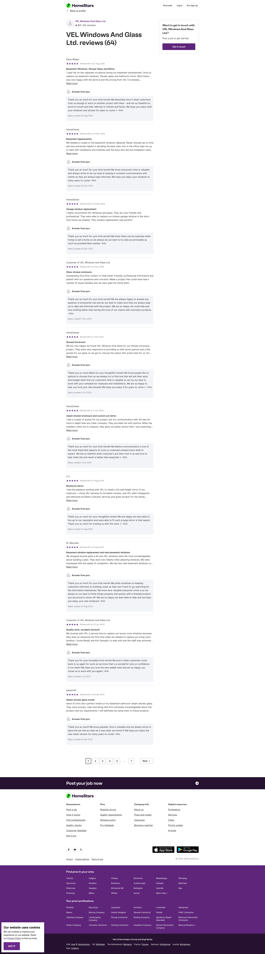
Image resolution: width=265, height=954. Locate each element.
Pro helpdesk (107, 825)
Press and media (142, 814)
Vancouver (71, 883)
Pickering (70, 893)
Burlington (138, 888)
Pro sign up (192, 5)
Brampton (115, 883)
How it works (73, 814)
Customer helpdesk (76, 830)
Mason (69, 912)
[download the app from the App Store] (163, 849)
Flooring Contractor (119, 925)
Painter (159, 912)
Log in (179, 5)
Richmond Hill (117, 888)
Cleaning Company (74, 917)
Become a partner (143, 825)
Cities (171, 820)
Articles (172, 830)
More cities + (162, 893)
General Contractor (142, 912)
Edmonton (138, 878)
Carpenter (115, 907)
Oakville (159, 888)
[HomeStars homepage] (82, 5)
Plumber (70, 907)
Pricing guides (175, 825)
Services (172, 814)
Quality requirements (111, 814)
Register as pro (108, 809)
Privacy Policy (14, 938)
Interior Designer (118, 912)
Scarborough (139, 883)
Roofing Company (142, 917)
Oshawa (159, 883)
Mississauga (161, 878)
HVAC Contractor (186, 912)
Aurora (137, 893)
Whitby (114, 893)
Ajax (180, 888)
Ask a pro (71, 835)
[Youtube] (74, 849)
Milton (91, 893)
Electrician (93, 907)
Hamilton (93, 883)
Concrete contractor (98, 925)
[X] (80, 849)
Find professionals (75, 820)
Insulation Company (142, 925)
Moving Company (97, 912)
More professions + (187, 925)
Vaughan (93, 888)
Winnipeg (182, 878)
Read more (72, 83)
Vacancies (139, 820)
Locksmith (160, 907)
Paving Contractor (119, 917)
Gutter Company (73, 925)
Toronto (69, 878)
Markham (182, 883)
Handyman (183, 907)
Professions (174, 809)
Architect (138, 907)
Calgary (92, 878)
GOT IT (11, 946)
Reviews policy (108, 820)
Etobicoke (70, 888)
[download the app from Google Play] (188, 849)
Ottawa (114, 878)
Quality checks (74, 825)
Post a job (167, 5)
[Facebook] (68, 849)
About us (139, 809)
